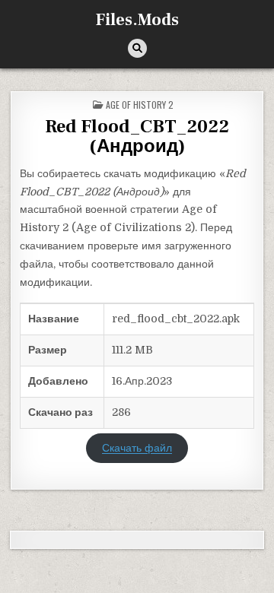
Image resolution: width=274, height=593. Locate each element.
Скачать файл (137, 448)
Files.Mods (137, 19)
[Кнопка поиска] (137, 48)
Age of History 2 (140, 104)
